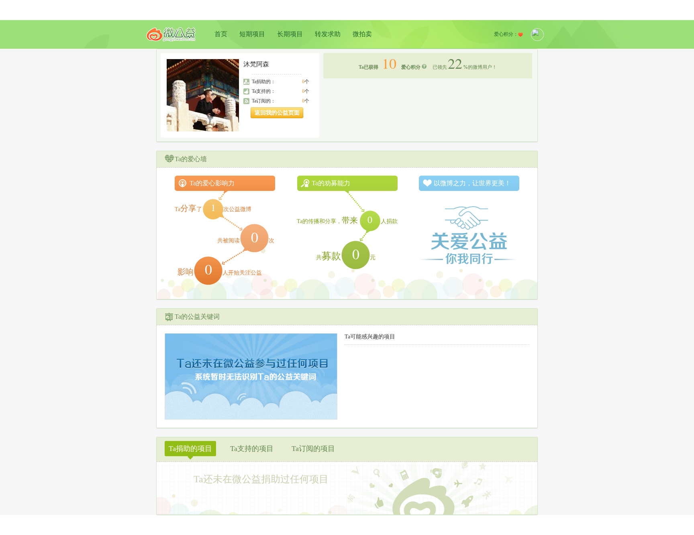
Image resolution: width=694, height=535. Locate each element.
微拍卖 (362, 34)
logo (171, 34)
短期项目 (252, 34)
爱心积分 (410, 67)
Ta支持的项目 (252, 449)
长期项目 (290, 34)
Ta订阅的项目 (313, 449)
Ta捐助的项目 (190, 449)
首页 (220, 34)
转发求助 (328, 34)
